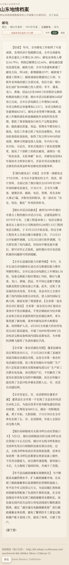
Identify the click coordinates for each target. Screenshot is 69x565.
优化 (55, 32)
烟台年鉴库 (16, 26)
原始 (63, 32)
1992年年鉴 (32, 26)
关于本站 (53, 15)
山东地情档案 (14, 9)
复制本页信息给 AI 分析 (22, 32)
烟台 (4, 26)
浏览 (6, 559)
